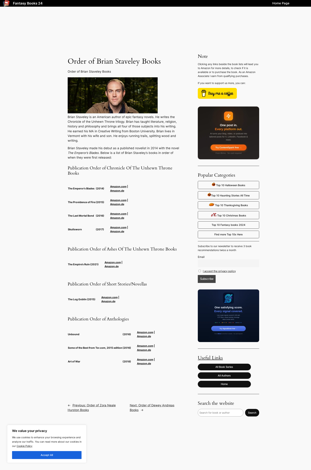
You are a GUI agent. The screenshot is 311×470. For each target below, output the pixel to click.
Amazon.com (118, 186)
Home (224, 383)
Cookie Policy (24, 445)
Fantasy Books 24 (28, 3)
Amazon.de (117, 190)
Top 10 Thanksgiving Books (231, 205)
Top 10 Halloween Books (230, 185)
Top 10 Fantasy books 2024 (228, 224)
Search (252, 412)
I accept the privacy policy (219, 271)
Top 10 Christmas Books (231, 215)
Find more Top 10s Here (228, 234)
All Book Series (224, 366)
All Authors (224, 375)
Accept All (47, 454)
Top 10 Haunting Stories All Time (230, 195)
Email (201, 257)
